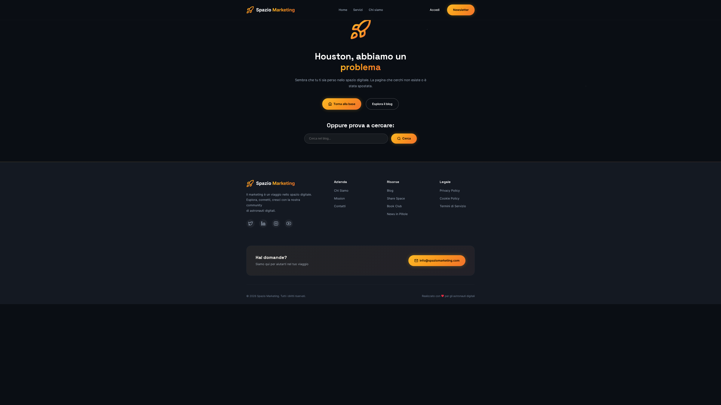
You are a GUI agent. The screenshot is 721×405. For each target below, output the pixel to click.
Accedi (435, 10)
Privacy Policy (450, 190)
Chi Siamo (341, 190)
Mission (339, 198)
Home (343, 10)
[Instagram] (276, 223)
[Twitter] (250, 223)
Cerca (406, 138)
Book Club (394, 206)
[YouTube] (289, 223)
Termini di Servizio (453, 206)
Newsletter (461, 10)
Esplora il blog (382, 104)
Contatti (340, 206)
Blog (390, 190)
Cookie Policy (449, 198)
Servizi (358, 10)
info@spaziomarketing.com (439, 260)
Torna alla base (344, 104)
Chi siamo (376, 10)
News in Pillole (397, 214)
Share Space (396, 198)
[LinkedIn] (263, 223)
